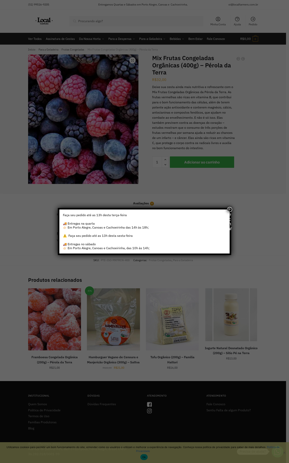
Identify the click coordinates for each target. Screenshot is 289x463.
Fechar (230, 209)
